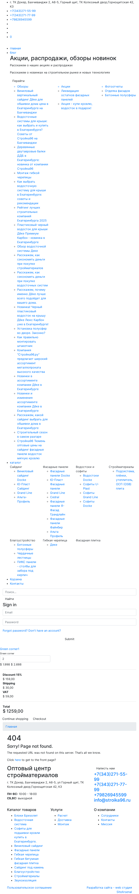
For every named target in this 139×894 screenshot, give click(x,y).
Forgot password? (15, 630)
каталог (15, 462)
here (18, 760)
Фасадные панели (27, 850)
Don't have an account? (44, 630)
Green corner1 (9, 649)
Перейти (18, 81)
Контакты (17, 583)
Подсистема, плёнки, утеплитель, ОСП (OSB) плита (125, 479)
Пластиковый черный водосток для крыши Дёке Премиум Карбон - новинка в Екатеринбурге (32, 233)
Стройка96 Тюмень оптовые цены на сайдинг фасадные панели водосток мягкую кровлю (31, 449)
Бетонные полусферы (120, 95)
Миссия (106, 824)
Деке (53, 544)
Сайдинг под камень (29, 867)
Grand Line (24, 493)
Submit (69, 639)
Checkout (39, 719)
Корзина (16, 579)
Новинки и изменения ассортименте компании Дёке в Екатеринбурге (29, 402)
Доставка (64, 820)
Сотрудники (110, 815)
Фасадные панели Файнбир (57, 523)
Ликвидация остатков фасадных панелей (75, 95)
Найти (9, 599)
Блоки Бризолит (26, 815)
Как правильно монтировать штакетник (27, 341)
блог (13, 52)
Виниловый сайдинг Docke (25, 475)
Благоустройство (27, 871)
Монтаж (63, 824)
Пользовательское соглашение (29, 887)
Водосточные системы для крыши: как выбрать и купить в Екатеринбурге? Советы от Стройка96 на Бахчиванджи (32, 129)
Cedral (54, 497)
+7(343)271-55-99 (23, 11)
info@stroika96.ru (112, 800)
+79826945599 (21, 19)
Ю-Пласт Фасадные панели (57, 484)
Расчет (63, 815)
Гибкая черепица (26, 854)
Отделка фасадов (117, 91)
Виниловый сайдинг (28, 846)
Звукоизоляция (25, 880)
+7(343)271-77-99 (22, 15)
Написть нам (105, 768)
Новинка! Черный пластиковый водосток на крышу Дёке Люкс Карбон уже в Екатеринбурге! (32, 315)
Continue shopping (15, 719)
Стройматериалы (26, 876)
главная (15, 48)
